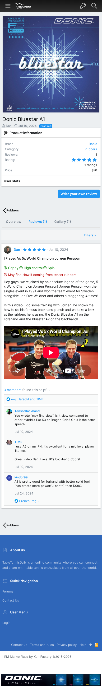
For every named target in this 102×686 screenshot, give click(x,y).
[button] (8, 6)
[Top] (90, 644)
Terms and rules (42, 645)
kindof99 (21, 477)
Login (6, 623)
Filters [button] (88, 235)
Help (82, 645)
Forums (7, 591)
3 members (12, 390)
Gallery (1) (62, 221)
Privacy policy (67, 645)
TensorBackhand (27, 411)
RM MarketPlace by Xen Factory (37, 656)
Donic (93, 144)
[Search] (94, 6)
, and (27, 399)
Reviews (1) (37, 221)
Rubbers (91, 149)
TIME (18, 442)
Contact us (10, 600)
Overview (13, 221)
